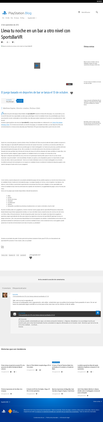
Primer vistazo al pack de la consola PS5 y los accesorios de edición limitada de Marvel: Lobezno (13, 367)
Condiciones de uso (39, 417)
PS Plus (22, 18)
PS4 (12, 18)
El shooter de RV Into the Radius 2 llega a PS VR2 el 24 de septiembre (38, 390)
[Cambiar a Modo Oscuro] (79, 12)
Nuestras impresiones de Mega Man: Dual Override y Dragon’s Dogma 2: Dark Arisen (63, 390)
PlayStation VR (12, 255)
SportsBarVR (23, 255)
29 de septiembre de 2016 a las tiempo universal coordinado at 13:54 (31, 296)
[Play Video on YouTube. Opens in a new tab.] (69, 84)
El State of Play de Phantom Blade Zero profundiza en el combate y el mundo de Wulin (62, 367)
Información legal (64, 417)
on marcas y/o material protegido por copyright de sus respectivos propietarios (57, 411)
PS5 (3, 18)
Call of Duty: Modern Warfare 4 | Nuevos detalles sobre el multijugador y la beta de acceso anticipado (89, 391)
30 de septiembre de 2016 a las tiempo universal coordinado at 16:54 (37, 315)
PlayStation (20, 13)
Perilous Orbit (5, 124)
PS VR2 (8, 18)
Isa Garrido (9, 100)
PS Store (16, 18)
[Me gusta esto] (14, 372)
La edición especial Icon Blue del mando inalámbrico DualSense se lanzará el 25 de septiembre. (88, 367)
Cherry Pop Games (57, 122)
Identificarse (86, 12)
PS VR (18, 255)
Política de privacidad (52, 417)
